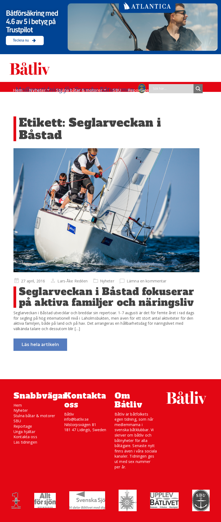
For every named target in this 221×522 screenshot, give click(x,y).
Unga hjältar (24, 431)
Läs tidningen (25, 442)
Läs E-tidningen (28, 100)
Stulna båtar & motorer (79, 90)
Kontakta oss (25, 436)
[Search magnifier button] (198, 88)
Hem (17, 90)
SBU (117, 90)
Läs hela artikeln (40, 344)
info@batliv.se (76, 419)
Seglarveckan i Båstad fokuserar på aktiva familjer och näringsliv (106, 297)
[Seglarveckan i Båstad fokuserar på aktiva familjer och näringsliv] (106, 210)
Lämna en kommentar (147, 281)
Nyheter (37, 90)
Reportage (138, 90)
